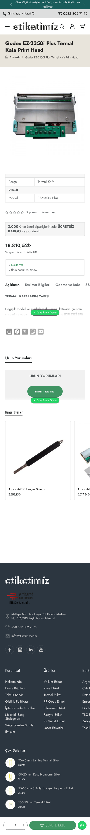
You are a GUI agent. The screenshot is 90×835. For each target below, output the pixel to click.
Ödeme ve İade (67, 285)
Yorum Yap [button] (49, 212)
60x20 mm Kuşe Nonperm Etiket (39, 774)
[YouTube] (41, 649)
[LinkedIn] (30, 649)
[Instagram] (20, 649)
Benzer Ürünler (13, 412)
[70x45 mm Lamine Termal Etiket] (10, 763)
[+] (23, 825)
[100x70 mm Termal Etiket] (10, 804)
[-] (7, 825)
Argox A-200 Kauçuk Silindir (27, 489)
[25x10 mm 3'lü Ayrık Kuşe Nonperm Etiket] (10, 791)
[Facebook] (9, 649)
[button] (11, 4)
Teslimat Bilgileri (37, 285)
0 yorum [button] (32, 212)
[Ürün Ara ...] (61, 26)
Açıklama (12, 285)
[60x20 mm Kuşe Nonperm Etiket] (10, 777)
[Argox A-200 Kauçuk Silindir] (38, 454)
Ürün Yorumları (18, 358)
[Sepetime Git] (82, 26)
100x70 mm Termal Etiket (34, 802)
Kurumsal (12, 670)
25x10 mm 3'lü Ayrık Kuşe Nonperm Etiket (45, 788)
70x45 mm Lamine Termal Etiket (38, 760)
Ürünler (49, 670)
